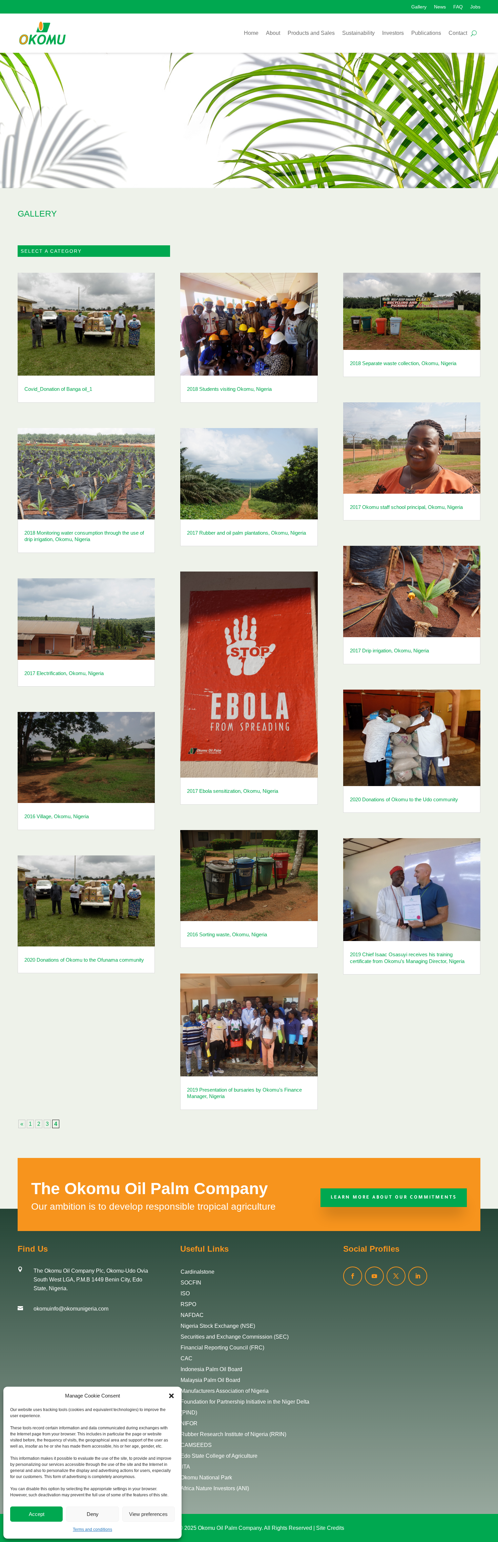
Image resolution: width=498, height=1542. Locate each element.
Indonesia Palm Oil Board (211, 1369)
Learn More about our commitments (394, 1197)
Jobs (475, 6)
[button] (171, 1395)
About (273, 33)
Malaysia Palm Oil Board (210, 1380)
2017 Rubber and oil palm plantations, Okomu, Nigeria (246, 533)
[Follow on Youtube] (374, 1276)
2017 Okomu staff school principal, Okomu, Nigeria (406, 507)
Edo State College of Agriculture (219, 1456)
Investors (393, 33)
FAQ (458, 6)
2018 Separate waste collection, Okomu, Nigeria (403, 363)
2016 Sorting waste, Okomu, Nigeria (227, 934)
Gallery (419, 6)
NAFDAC (192, 1315)
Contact (458, 33)
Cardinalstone (197, 1272)
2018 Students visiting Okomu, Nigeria (229, 389)
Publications (426, 33)
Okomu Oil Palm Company (230, 1528)
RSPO (188, 1304)
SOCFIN (191, 1283)
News (440, 6)
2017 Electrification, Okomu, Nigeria (64, 673)
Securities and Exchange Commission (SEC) (235, 1337)
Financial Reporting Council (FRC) (222, 1347)
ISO (185, 1293)
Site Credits (330, 1528)
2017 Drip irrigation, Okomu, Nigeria (389, 650)
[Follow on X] (396, 1276)
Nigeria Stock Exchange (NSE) (218, 1326)
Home (251, 33)
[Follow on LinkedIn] (417, 1276)
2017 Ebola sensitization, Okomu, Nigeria (232, 791)
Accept (36, 1514)
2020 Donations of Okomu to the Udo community (404, 799)
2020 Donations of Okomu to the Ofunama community (84, 960)
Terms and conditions (92, 1529)
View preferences (148, 1514)
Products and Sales (311, 33)
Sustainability (358, 33)
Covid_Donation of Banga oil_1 (58, 389)
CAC (186, 1358)
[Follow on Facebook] (352, 1276)
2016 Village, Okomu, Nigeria (56, 816)
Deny (93, 1514)
